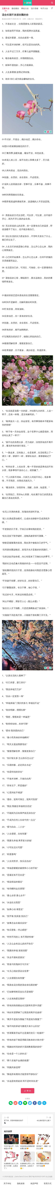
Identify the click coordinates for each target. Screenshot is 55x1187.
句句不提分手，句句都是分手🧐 (11, 1147)
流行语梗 (34, 8)
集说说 (27, 3)
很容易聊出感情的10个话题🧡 (42, 1164)
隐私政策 (21, 1183)
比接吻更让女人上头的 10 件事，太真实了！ (11, 1165)
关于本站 (7, 1183)
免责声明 (34, 1183)
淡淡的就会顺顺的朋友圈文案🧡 (27, 1147)
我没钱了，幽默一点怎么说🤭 (43, 1147)
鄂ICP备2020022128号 (37, 1176)
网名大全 (25, 8)
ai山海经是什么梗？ (44, 1120)
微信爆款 (15, 8)
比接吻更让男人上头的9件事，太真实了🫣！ (27, 1165)
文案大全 (5, 8)
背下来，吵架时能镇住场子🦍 (13, 1121)
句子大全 (44, 8)
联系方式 (47, 1183)
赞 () (27, 1090)
